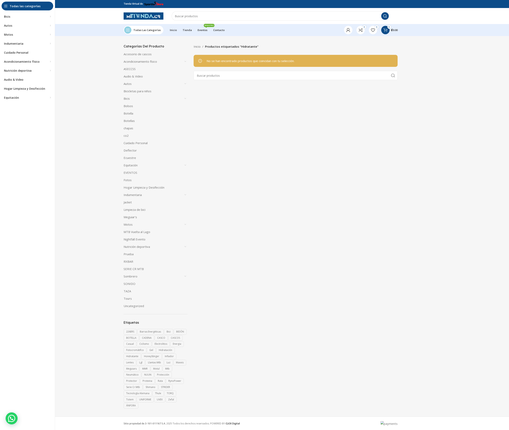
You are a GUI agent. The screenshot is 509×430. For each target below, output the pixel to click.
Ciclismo (144, 344)
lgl (140, 362)
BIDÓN (180, 331)
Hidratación (165, 350)
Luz (168, 362)
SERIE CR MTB (134, 269)
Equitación (131, 165)
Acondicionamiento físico (140, 61)
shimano (150, 387)
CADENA (147, 338)
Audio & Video (133, 76)
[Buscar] (385, 16)
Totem (130, 399)
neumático (132, 374)
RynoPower (174, 381)
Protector (131, 381)
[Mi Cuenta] (348, 30)
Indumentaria (133, 195)
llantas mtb (154, 362)
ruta (160, 381)
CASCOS (175, 338)
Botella (128, 113)
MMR (145, 368)
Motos (128, 224)
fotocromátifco (135, 350)
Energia (177, 344)
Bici (169, 331)
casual (130, 344)
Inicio (197, 46)
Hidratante (132, 356)
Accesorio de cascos (138, 54)
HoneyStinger (151, 356)
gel (151, 350)
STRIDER (165, 387)
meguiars (131, 368)
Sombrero (130, 276)
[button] (12, 418)
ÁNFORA (131, 405)
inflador (169, 356)
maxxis (180, 362)
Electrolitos (161, 344)
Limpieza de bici (134, 210)
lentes (130, 362)
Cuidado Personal (136, 143)
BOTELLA (131, 338)
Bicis (127, 98)
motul (156, 368)
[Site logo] (144, 16)
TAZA (127, 291)
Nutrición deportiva (137, 247)
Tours (128, 298)
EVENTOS (130, 173)
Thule (158, 393)
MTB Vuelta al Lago (137, 232)
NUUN (147, 374)
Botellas (129, 121)
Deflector (130, 150)
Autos (128, 84)
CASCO (161, 338)
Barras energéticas (150, 331)
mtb (167, 368)
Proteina (147, 381)
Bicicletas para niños (137, 91)
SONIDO (129, 284)
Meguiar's (130, 217)
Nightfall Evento (134, 239)
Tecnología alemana (137, 393)
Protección (163, 374)
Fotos (128, 180)
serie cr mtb (133, 387)
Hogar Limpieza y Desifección (144, 187)
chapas (128, 128)
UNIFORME (145, 399)
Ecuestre (130, 158)
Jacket (128, 202)
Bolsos (128, 106)
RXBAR (128, 261)
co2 (126, 136)
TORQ (170, 393)
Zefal (171, 399)
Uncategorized (134, 306)
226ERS (130, 331)
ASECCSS (130, 69)
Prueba (129, 254)
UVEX (160, 399)
